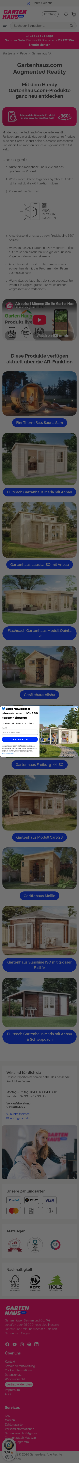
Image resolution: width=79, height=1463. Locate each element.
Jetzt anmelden (20, 739)
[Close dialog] (76, 709)
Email (4, 728)
